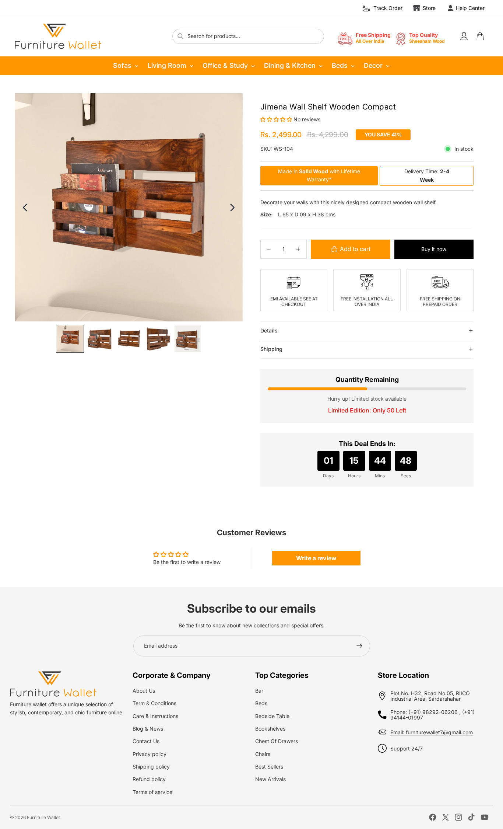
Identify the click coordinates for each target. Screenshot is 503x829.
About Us (144, 690)
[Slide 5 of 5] (188, 338)
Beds (340, 65)
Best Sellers (269, 766)
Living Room (167, 65)
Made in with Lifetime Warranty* (319, 175)
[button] (276, 119)
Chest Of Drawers (276, 741)
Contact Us (146, 741)
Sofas (122, 65)
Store (429, 8)
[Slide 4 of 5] (158, 338)
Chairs (262, 754)
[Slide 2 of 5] (99, 338)
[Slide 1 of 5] (70, 338)
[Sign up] (359, 646)
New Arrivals (270, 779)
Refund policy (149, 779)
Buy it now (433, 249)
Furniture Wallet (43, 817)
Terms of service (152, 792)
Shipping (271, 349)
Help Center (470, 8)
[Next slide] (233, 207)
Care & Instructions (155, 716)
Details (269, 330)
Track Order (387, 8)
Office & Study (225, 65)
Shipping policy (151, 766)
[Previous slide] (24, 207)
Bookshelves (270, 728)
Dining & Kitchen (290, 65)
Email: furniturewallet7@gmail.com (431, 732)
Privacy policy (149, 754)
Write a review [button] (316, 558)
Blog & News (148, 728)
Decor (373, 65)
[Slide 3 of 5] (129, 338)
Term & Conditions (154, 703)
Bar (259, 690)
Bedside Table (272, 716)
